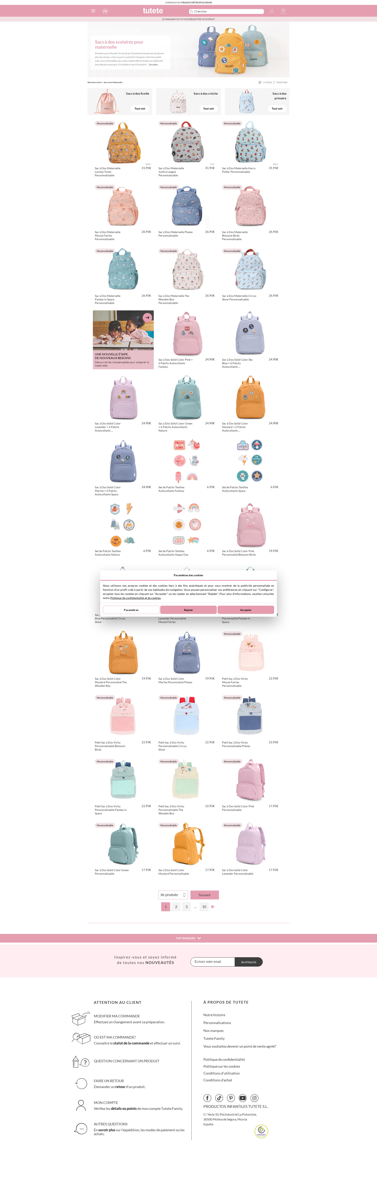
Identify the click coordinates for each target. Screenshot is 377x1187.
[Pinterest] (231, 1098)
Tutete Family (214, 1038)
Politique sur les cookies (221, 1066)
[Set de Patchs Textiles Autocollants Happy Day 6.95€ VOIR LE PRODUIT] (186, 524)
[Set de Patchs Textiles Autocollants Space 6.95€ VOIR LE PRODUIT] (250, 460)
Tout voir (140, 108)
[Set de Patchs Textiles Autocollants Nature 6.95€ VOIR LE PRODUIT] (123, 524)
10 (204, 906)
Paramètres (131, 610)
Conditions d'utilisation (221, 1073)
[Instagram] (254, 1098)
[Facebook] (207, 1098)
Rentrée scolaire (95, 82)
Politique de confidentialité (224, 1059)
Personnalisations (217, 1022)
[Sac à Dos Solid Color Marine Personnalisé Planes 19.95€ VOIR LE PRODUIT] (186, 652)
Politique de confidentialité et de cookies (135, 598)
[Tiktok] (219, 1098)
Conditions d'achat (217, 1080)
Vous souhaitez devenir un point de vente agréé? (239, 1046)
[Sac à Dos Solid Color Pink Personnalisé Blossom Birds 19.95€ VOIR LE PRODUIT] (250, 524)
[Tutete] (161, 12)
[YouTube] (243, 1098)
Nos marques (213, 1030)
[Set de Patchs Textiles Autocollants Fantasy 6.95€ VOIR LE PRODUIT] (186, 460)
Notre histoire (214, 1014)
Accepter (246, 610)
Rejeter (188, 610)
